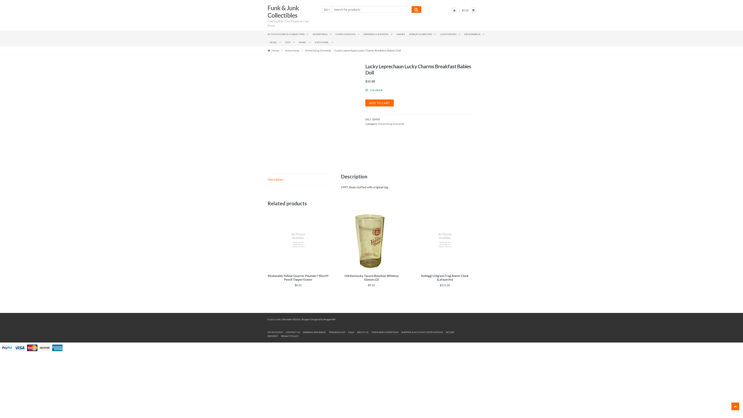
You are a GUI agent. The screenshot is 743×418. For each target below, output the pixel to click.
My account (275, 332)
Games (401, 34)
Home (275, 50)
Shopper (305, 319)
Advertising (320, 34)
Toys (288, 42)
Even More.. (322, 42)
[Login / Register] (454, 10)
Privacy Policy (289, 336)
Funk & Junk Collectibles (283, 11)
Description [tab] (275, 179)
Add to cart (379, 103)
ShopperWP (329, 319)
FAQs (351, 332)
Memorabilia (472, 34)
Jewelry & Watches (420, 34)
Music (273, 42)
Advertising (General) (318, 50)
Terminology (337, 332)
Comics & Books (345, 34)
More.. (303, 42)
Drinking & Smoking (376, 34)
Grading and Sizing (314, 332)
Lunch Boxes (448, 34)
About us (362, 332)
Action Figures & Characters (286, 34)
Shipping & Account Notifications (422, 332)
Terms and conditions (384, 332)
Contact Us (293, 332)
